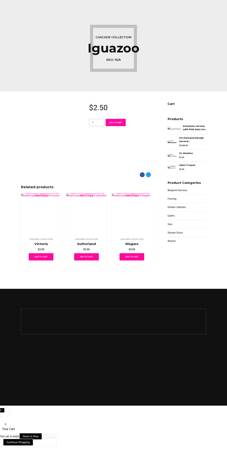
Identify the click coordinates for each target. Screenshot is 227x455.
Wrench (172, 241)
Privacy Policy (124, 356)
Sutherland (86, 244)
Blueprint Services (177, 190)
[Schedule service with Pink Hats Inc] (174, 128)
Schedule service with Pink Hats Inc (194, 128)
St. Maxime (186, 153)
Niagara (131, 244)
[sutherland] (86, 213)
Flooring (172, 198)
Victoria (41, 244)
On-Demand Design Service (191, 139)
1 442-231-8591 (34, 356)
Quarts (171, 215)
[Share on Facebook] (142, 174)
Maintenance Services (81, 356)
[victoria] (41, 213)
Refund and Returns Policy (131, 381)
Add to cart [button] (41, 257)
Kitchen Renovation (79, 365)
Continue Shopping (18, 442)
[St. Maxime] (172, 155)
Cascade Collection (114, 37)
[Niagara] (132, 213)
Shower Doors (175, 232)
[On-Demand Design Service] (172, 141)
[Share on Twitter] (148, 174)
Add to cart (115, 122)
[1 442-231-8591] (22, 356)
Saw (170, 224)
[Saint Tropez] (172, 167)
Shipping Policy (125, 373)
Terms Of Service (126, 365)
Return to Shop (31, 436)
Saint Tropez (187, 165)
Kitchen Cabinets (177, 207)
